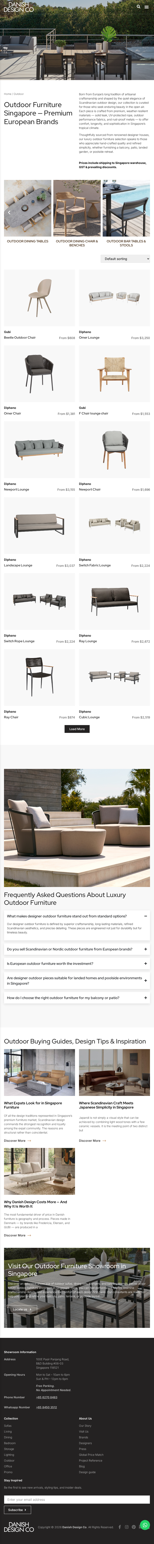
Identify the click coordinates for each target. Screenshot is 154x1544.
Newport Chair (90, 489)
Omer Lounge (89, 337)
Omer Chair (12, 413)
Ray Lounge (88, 641)
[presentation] (9, 213)
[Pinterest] (134, 1527)
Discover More (15, 1141)
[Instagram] (127, 1527)
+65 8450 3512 (46, 1407)
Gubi (7, 332)
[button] (146, 7)
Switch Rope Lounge (19, 641)
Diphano (85, 332)
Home (7, 93)
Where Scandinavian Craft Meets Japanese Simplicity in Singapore (106, 1105)
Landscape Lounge (18, 565)
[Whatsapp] (145, 1525)
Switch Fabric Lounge (95, 565)
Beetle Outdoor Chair (20, 337)
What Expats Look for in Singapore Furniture (33, 1105)
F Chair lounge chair (93, 413)
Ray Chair (11, 717)
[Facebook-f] (120, 1527)
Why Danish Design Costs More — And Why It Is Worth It (35, 1204)
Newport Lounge (16, 489)
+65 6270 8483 (46, 1397)
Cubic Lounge (89, 717)
